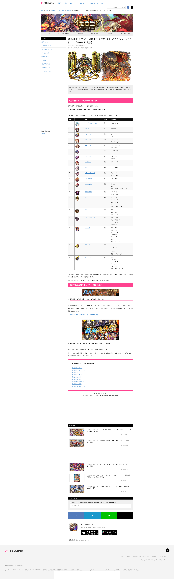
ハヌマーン (88, 134)
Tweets (43, 133)
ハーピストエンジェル (91, 123)
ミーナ (87, 167)
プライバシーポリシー (125, 556)
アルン (87, 128)
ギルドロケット (101, 3)
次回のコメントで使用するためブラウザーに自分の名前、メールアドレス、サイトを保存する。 (95, 502)
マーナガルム (88, 184)
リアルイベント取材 (47, 45)
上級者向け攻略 (46, 67)
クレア (87, 197)
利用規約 (135, 556)
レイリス (87, 228)
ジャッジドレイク (90, 217)
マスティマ (88, 145)
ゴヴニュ (87, 210)
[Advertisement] (100, 409)
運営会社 (154, 556)
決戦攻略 (110, 34)
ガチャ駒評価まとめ (64, 34)
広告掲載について (145, 556)
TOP (59, 3)
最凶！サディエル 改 (78, 381)
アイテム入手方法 (46, 71)
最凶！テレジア (76, 379)
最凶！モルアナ (76, 377)
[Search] (124, 7)
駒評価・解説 (95, 34)
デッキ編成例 (79, 34)
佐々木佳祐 (71, 45)
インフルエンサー (82, 3)
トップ (48, 34)
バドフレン (88, 162)
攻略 (66, 3)
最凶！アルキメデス (78, 375)
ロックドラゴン (89, 257)
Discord (92, 3)
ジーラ (87, 151)
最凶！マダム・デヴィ (78, 370)
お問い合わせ (162, 556)
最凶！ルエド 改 (76, 384)
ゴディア (87, 245)
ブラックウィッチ (90, 173)
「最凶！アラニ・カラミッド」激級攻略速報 (84, 315)
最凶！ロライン (76, 372)
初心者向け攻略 (125, 34)
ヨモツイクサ (88, 192)
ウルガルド (88, 156)
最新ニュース (45, 42)
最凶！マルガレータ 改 (78, 386)
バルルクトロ (88, 178)
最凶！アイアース (77, 368)
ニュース (72, 3)
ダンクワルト (88, 139)
